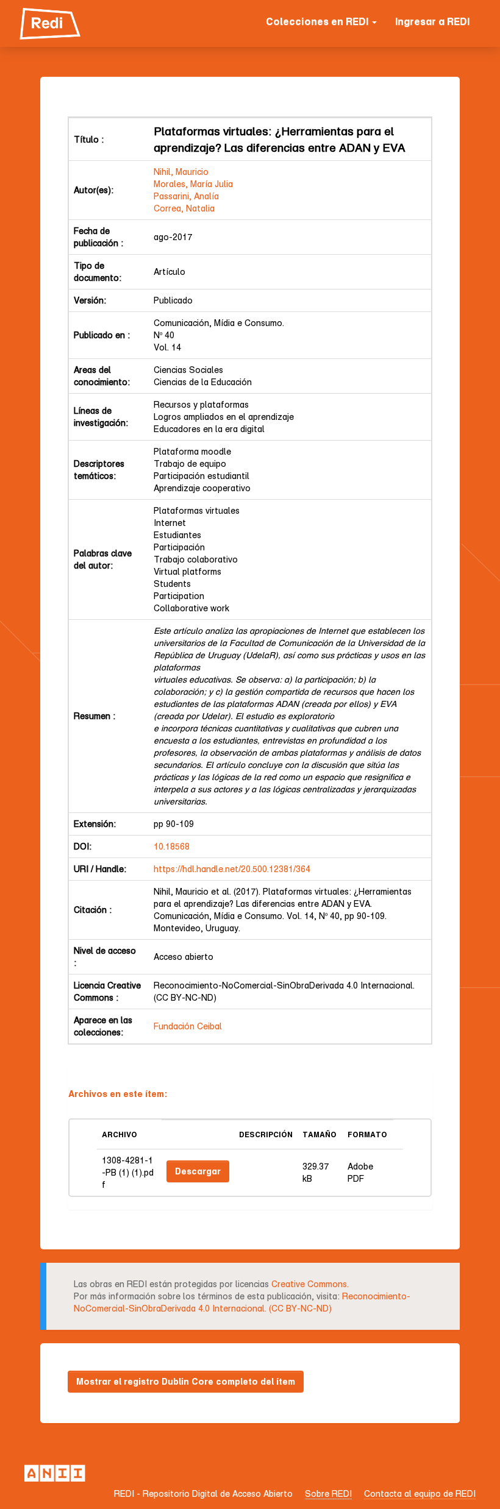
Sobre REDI (328, 1493)
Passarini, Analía (186, 196)
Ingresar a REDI (432, 21)
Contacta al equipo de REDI (420, 1493)
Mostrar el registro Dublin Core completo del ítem (185, 1381)
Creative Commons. (310, 1284)
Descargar (198, 1171)
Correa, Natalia (184, 208)
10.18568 (172, 846)
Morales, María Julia (193, 184)
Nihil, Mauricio (181, 171)
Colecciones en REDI (318, 21)
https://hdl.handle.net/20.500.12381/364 (232, 869)
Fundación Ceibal (188, 1026)
